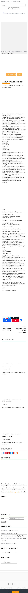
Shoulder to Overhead (6, 87)
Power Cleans (18, 85)
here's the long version (14, 492)
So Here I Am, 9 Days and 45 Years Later (11, 538)
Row (22, 85)
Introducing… (4, 530)
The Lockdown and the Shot (8, 536)
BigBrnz (19, 74)
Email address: (5, 518)
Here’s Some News (6, 533)
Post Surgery (4, 543)
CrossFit (5, 85)
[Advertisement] (14, 36)
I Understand (15, 591)
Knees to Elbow (12, 85)
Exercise (8, 369)
